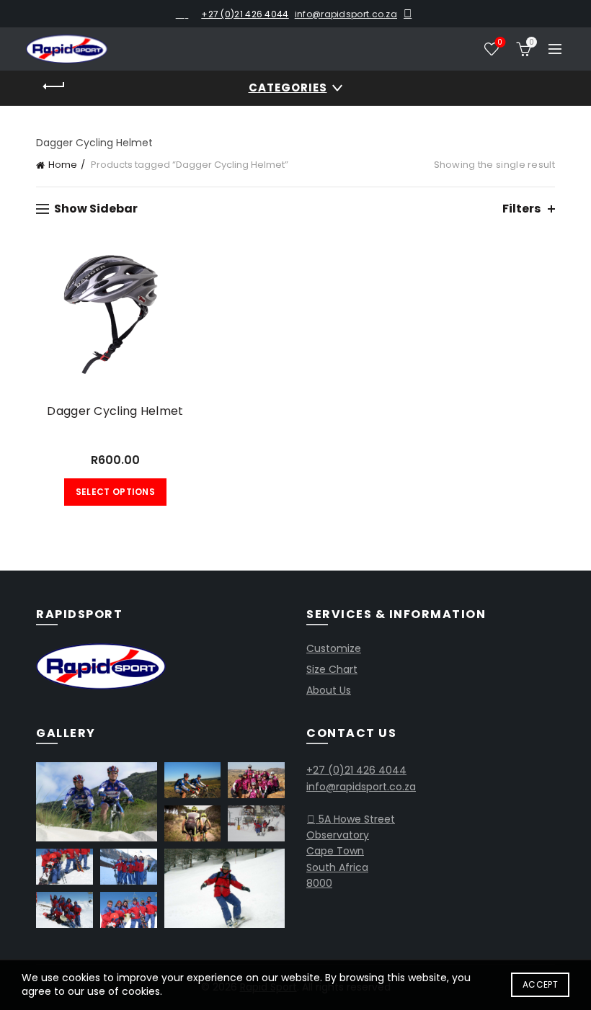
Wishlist (499, 43)
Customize (333, 648)
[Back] (54, 86)
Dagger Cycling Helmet (115, 411)
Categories (288, 87)
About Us (328, 690)
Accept (540, 984)
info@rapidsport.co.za (346, 14)
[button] (96, 801)
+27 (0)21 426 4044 (244, 14)
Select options (115, 492)
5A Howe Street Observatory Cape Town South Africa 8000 (350, 851)
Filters (521, 208)
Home (62, 164)
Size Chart (331, 669)
